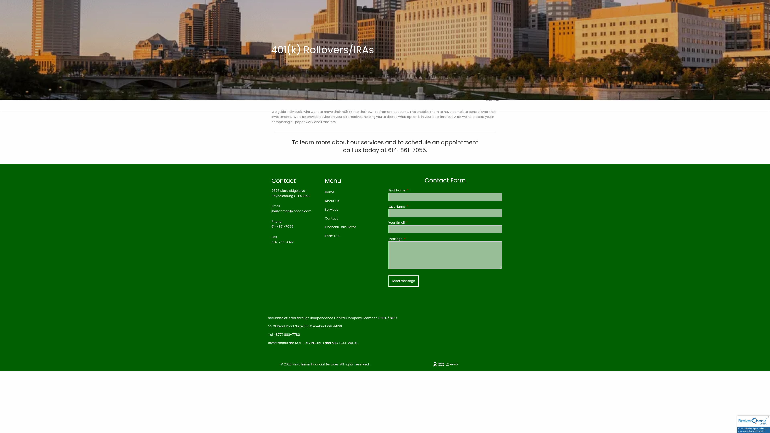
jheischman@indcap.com (291, 211)
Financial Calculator (340, 227)
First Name (413, 190)
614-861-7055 (282, 226)
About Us (332, 201)
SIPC (393, 318)
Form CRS (492, 100)
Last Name (412, 206)
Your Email (412, 222)
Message (411, 239)
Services (331, 209)
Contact (331, 218)
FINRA (382, 318)
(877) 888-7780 (287, 334)
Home (329, 192)
